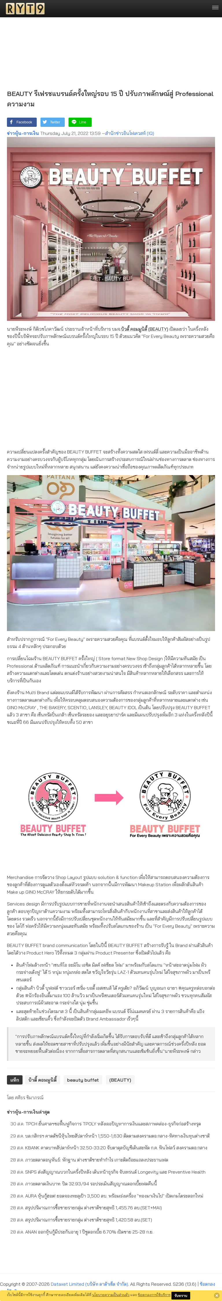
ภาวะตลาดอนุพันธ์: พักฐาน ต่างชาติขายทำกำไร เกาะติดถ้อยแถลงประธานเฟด (89, 1160)
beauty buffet (83, 1080)
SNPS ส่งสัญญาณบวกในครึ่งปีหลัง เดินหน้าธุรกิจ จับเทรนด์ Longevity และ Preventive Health (108, 1172)
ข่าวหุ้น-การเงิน (23, 133)
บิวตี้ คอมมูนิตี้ (134, 329)
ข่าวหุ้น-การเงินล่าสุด (28, 1112)
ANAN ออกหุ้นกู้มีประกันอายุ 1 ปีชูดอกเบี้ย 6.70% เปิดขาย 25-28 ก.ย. (81, 1232)
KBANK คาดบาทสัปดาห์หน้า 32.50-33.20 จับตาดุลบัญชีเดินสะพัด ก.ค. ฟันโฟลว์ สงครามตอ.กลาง (108, 1148)
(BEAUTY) (158, 329)
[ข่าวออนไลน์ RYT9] (23, 8)
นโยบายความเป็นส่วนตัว (111, 1294)
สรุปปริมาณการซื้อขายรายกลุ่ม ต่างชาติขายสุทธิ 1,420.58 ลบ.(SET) (81, 1220)
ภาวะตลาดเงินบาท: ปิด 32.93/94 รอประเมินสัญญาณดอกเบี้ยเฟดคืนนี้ (83, 1184)
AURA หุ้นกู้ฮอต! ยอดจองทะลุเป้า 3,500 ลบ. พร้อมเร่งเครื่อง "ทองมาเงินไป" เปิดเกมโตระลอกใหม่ (106, 1196)
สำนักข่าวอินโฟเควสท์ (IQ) (129, 133)
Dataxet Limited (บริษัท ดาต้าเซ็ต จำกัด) (89, 1284)
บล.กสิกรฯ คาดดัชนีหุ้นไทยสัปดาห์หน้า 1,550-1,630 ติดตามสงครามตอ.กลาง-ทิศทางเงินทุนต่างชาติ (110, 1136)
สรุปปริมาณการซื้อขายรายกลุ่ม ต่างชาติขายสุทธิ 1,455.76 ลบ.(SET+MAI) (86, 1207)
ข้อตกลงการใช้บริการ (154, 1294)
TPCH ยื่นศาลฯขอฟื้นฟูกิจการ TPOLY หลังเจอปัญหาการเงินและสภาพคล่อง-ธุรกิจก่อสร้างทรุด (105, 1124)
